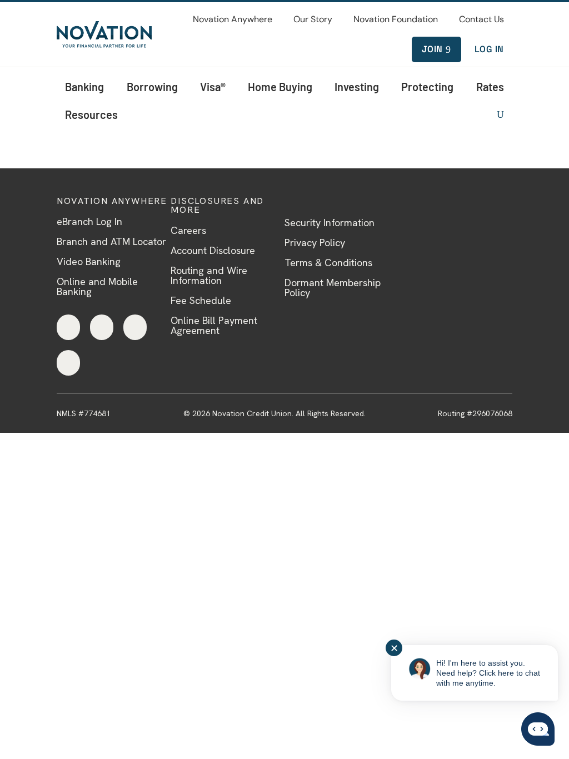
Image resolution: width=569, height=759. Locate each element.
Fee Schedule (201, 300)
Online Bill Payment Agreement (214, 325)
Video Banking (89, 261)
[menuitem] (232, 19)
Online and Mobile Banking (97, 286)
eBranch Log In (89, 221)
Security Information (329, 222)
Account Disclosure (213, 250)
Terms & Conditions (328, 262)
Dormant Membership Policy (332, 287)
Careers (188, 230)
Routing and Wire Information (209, 275)
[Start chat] (538, 730)
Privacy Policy (314, 242)
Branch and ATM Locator (111, 241)
